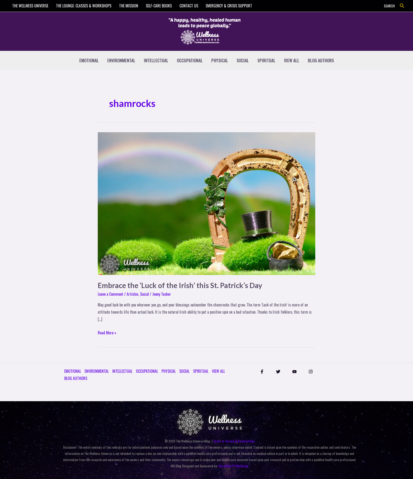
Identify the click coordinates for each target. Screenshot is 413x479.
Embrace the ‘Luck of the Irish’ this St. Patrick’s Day (180, 285)
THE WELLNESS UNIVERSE (30, 6)
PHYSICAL (219, 60)
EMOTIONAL (89, 60)
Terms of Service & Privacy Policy (234, 440)
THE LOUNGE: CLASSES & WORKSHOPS (83, 6)
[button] (402, 6)
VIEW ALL (291, 60)
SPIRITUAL (266, 60)
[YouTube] (294, 371)
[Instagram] (311, 371)
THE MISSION (128, 6)
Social (144, 294)
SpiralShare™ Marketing (233, 465)
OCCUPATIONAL (190, 60)
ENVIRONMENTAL (121, 60)
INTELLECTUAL (156, 60)
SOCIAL (243, 60)
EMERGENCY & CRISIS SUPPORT (229, 6)
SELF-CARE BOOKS (159, 6)
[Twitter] (278, 371)
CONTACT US (188, 6)
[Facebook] (262, 371)
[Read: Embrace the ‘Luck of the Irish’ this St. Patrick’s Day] (206, 203)
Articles (132, 294)
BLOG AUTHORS (321, 60)
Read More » (107, 332)
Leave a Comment (110, 294)
